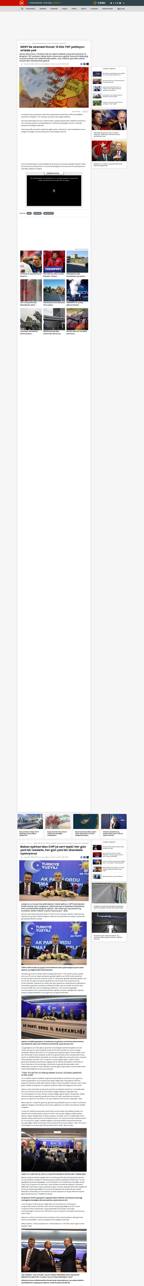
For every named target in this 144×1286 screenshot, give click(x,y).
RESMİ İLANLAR (107, 9)
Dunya (29, 43)
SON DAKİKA (30, 9)
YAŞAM (64, 9)
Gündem (29, 843)
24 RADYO (57, 3)
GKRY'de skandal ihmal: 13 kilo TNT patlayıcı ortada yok (49, 43)
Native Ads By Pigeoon (81, 249)
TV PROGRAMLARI (35, 3)
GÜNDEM (43, 9)
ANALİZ (83, 9)
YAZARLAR (94, 9)
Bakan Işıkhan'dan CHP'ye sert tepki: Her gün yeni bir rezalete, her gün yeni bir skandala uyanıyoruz (65, 843)
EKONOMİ (54, 9)
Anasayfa (22, 43)
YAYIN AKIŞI (47, 3)
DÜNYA (74, 9)
